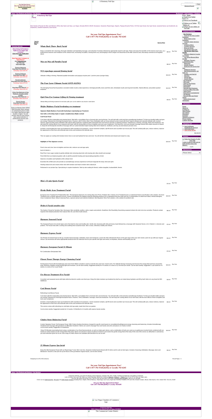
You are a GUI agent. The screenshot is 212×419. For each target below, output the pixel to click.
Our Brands (186, 94)
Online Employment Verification (189, 99)
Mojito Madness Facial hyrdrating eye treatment (60, 106)
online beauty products (68, 379)
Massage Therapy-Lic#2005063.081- (189, 61)
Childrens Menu (189, 45)
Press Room (187, 85)
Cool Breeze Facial (48, 288)
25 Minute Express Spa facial (52, 345)
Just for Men (187, 77)
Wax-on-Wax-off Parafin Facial (53, 62)
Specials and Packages (190, 88)
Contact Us (186, 109)
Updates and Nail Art (190, 74)
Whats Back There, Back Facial (53, 46)
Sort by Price (161, 42)
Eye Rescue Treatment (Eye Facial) (55, 274)
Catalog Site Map (188, 120)
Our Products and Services (24, 13)
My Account (179, 13)
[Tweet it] (188, 17)
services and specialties (121, 378)
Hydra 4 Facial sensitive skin (52, 205)
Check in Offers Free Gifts (191, 90)
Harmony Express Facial (50, 233)
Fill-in (20, 86)
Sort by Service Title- (36, 43)
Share (188, 15)
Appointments (21, 61)
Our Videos (186, 112)
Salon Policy (187, 91)
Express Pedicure (20, 74)
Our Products (187, 80)
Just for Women (188, 79)
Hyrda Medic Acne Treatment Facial (55, 190)
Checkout (197, 13)
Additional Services (190, 69)
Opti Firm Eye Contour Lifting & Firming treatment (62, 97)
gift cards (56, 379)
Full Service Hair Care (190, 49)
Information (186, 86)
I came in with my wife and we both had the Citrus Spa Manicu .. (191, 143)
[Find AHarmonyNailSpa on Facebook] (189, 20)
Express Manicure (20, 67)
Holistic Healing (189, 65)
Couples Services (189, 46)
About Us (185, 108)
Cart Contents (189, 13)
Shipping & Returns (188, 117)
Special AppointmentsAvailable (24, 8)
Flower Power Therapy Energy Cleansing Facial (60, 259)
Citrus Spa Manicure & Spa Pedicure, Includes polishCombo (20, 94)
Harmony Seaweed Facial (51, 219)
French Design (20, 101)
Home (13, 13)
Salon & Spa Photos (189, 83)
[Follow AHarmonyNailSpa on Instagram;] (199, 23)
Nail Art (123, 377)
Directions (186, 114)
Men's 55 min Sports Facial (51, 181)
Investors (185, 116)
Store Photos (186, 111)
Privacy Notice (187, 119)
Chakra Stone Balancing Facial (53, 320)
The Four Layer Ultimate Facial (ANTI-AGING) (60, 83)
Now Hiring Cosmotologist (191, 93)
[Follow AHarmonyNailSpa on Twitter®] (189, 23)
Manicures (187, 63)
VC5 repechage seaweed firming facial (56, 71)
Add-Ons (186, 76)
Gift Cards (186, 82)
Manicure (111, 377)
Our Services (37, 13)
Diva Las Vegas (188, 48)
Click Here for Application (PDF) (20, 54)
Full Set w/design (20, 80)
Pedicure (116, 377)
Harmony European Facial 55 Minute (56, 247)
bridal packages (49, 379)
